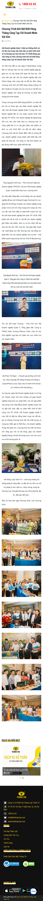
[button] (20, 778)
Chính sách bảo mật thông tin (15, 856)
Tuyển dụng (8, 843)
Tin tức (6, 839)
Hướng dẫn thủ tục (11, 835)
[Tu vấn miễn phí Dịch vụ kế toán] (21, 760)
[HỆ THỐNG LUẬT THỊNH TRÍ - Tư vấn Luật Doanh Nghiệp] (9, 5)
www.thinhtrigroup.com (16, 821)
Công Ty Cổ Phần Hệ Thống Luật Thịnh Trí (23, 803)
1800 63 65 (12, 813)
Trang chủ (8, 21)
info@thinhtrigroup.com (16, 817)
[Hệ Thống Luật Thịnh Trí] (21, 795)
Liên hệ (6, 847)
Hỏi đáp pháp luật (11, 831)
